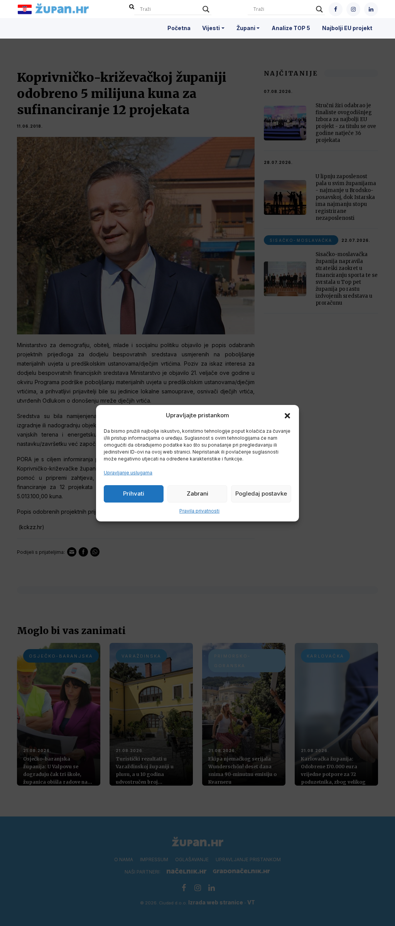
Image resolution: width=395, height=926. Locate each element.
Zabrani (197, 493)
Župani (245, 28)
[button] (287, 415)
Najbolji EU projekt (347, 28)
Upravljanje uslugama (128, 473)
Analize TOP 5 (291, 28)
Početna (179, 28)
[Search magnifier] (206, 9)
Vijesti (211, 28)
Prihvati (133, 493)
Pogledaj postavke (261, 493)
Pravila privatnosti (199, 511)
